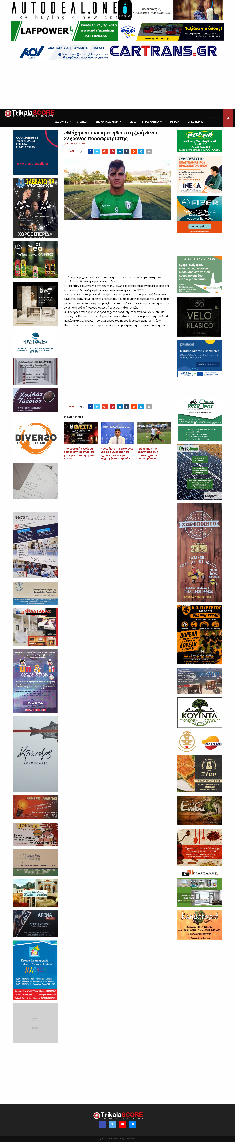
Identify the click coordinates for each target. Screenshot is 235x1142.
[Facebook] (207, 118)
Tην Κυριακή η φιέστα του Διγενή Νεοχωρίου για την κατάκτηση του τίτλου (79, 453)
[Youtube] (215, 118)
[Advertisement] (117, 84)
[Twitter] (211, 118)
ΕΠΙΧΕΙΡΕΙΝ (173, 121)
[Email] (219, 118)
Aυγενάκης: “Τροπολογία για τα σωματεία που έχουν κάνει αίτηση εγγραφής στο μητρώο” (117, 453)
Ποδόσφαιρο (60, 121)
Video (133, 121)
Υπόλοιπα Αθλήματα (108, 121)
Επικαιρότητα (150, 121)
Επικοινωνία (195, 121)
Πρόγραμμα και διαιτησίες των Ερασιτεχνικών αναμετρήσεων (147, 453)
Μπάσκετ (82, 121)
